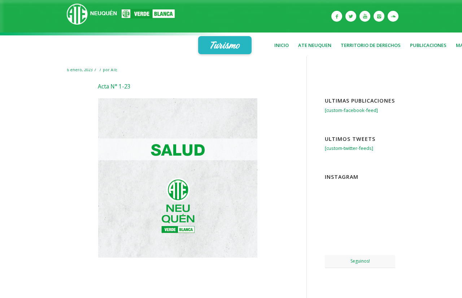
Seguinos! (360, 261)
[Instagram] (379, 16)
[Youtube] (364, 16)
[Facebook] (336, 16)
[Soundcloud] (393, 16)
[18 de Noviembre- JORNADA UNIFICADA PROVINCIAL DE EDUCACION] (384, 243)
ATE (114, 69)
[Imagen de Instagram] (360, 194)
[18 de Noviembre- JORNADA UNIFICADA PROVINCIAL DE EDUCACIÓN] (336, 243)
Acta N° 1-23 (114, 86)
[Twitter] (350, 16)
